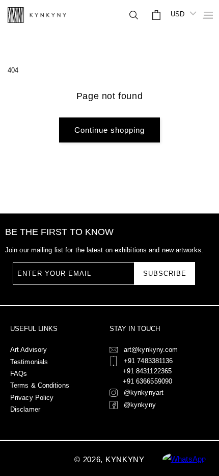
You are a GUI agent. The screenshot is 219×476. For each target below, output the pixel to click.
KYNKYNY (125, 459)
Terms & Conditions (39, 385)
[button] (204, 15)
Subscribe (164, 273)
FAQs (18, 373)
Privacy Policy (31, 397)
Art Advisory (28, 349)
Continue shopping (109, 130)
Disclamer (25, 409)
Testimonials (29, 362)
